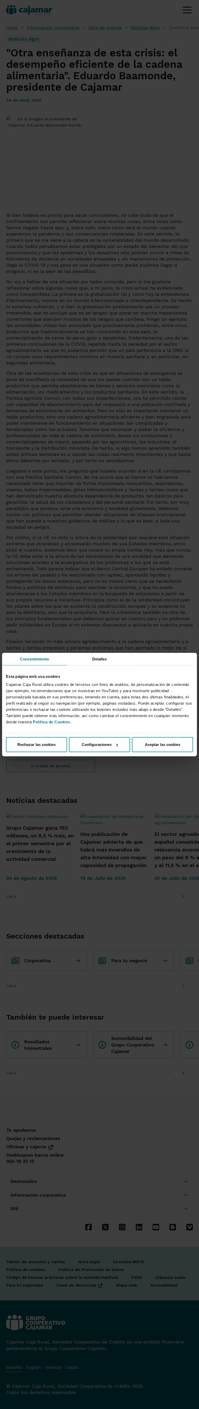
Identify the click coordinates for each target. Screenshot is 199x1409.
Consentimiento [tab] (34, 659)
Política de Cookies (51, 722)
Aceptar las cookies (162, 744)
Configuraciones (97, 744)
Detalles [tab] (99, 659)
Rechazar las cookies (36, 744)
